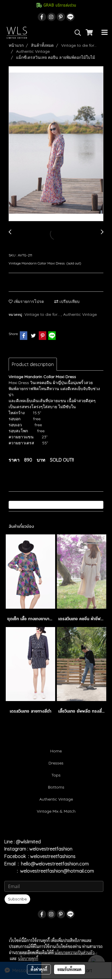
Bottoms (56, 787)
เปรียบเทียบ (69, 301)
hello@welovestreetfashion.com (55, 864)
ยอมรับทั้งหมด (69, 969)
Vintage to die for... (42, 314)
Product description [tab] (33, 364)
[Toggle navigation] (104, 32)
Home (56, 751)
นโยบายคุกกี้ (28, 958)
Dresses (56, 763)
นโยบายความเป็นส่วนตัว (74, 952)
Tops (56, 775)
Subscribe (17, 899)
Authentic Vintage (80, 314)
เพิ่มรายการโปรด (28, 301)
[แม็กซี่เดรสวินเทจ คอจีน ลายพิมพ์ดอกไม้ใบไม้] (56, 144)
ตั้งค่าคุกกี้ (39, 969)
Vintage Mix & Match (56, 811)
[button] (76, 33)
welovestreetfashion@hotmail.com (57, 871)
